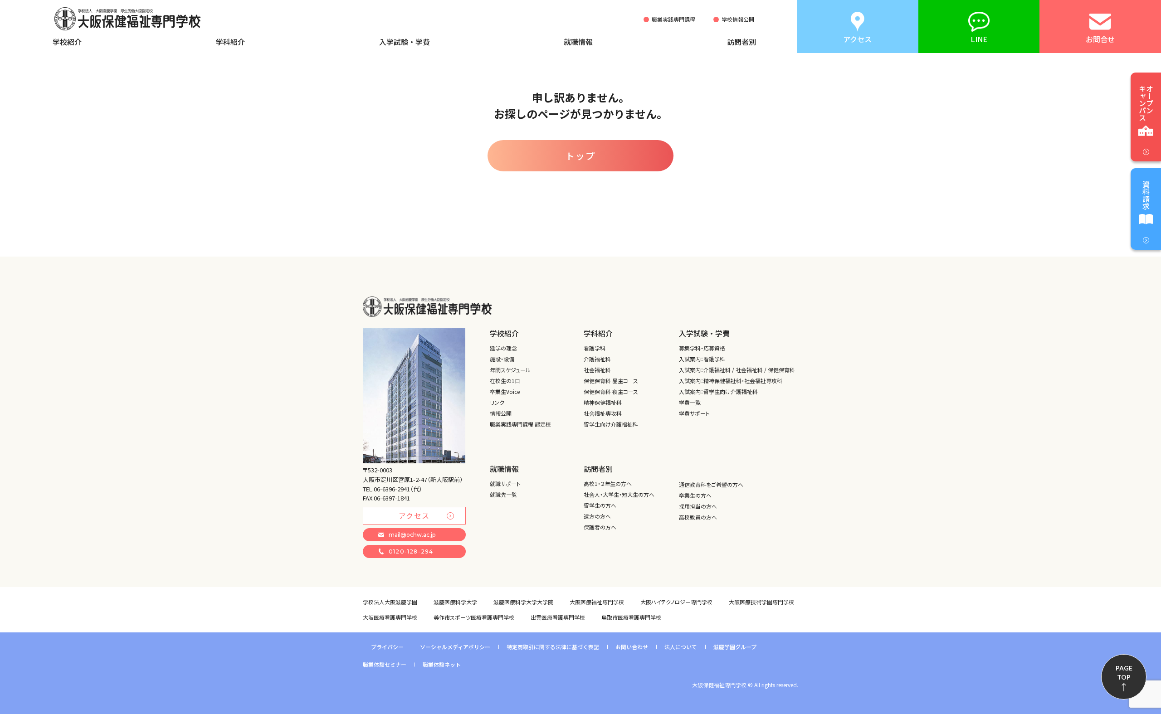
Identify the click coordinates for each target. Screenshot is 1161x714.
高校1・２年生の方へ (608, 483)
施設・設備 (502, 359)
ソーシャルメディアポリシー (455, 646)
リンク (497, 402)
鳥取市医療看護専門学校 (631, 617)
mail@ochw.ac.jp (412, 534)
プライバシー (387, 646)
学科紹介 (230, 41)
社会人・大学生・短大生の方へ (619, 494)
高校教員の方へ (698, 517)
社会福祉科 (597, 370)
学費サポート (694, 413)
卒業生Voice (505, 391)
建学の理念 (503, 348)
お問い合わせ (631, 646)
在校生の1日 (505, 380)
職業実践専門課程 (673, 19)
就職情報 (578, 41)
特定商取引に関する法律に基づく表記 (553, 646)
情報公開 (501, 413)
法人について (680, 646)
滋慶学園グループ (734, 646)
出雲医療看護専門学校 (558, 617)
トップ (580, 155)
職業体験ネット (442, 664)
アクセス (414, 515)
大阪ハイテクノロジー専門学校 (676, 602)
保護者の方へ (600, 527)
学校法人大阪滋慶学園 (390, 602)
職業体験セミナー (384, 664)
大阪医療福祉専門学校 (597, 602)
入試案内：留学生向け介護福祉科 (718, 391)
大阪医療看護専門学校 (390, 617)
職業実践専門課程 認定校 (520, 424)
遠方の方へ (597, 516)
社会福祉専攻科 (603, 413)
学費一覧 (690, 402)
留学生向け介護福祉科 (611, 424)
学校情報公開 (738, 19)
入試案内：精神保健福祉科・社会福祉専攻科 (730, 380)
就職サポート (505, 483)
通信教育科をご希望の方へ (711, 484)
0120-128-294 (411, 551)
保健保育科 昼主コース (611, 380)
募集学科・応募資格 (702, 348)
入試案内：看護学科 (702, 359)
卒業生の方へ (695, 495)
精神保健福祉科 (603, 402)
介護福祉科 (597, 359)
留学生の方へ (600, 505)
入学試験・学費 (404, 41)
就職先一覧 (503, 494)
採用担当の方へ (698, 506)
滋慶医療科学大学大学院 (523, 602)
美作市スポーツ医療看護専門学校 (474, 617)
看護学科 (594, 348)
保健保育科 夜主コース (611, 391)
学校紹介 (67, 41)
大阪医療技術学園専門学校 (761, 602)
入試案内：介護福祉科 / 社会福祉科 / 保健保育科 (737, 370)
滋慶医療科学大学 (455, 602)
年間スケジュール (510, 370)
